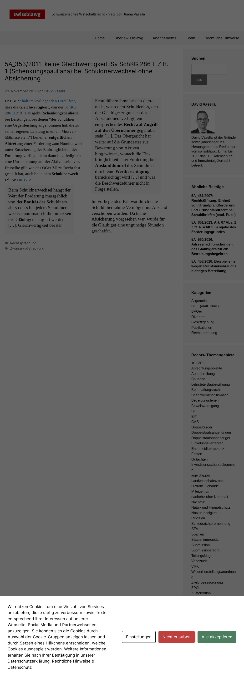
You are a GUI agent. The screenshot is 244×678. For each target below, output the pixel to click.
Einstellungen (139, 636)
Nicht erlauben (177, 636)
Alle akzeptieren (217, 636)
